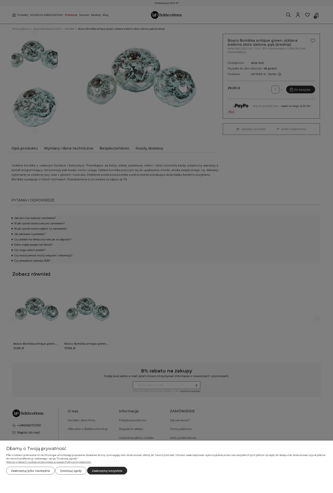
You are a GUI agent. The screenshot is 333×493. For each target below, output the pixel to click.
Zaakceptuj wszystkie (107, 471)
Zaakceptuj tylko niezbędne (30, 471)
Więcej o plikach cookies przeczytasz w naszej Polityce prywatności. (48, 461)
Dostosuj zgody (71, 471)
